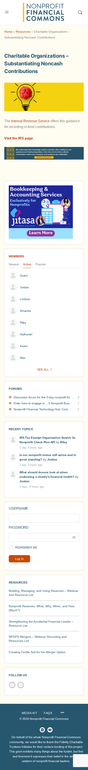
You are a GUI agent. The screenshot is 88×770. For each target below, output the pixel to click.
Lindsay (25, 299)
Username (18, 508)
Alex (22, 357)
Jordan (24, 287)
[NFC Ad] (41, 212)
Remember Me (26, 547)
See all (43, 369)
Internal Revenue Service (30, 121)
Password (18, 527)
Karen (24, 346)
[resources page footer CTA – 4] (44, 156)
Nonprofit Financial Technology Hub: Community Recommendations (43, 409)
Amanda (25, 310)
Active (27, 264)
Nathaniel (26, 334)
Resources (23, 31)
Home (8, 31)
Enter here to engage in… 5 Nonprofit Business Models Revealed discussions (43, 403)
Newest (14, 264)
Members (16, 256)
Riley (23, 322)
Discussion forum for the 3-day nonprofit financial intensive (43, 397)
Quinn (24, 275)
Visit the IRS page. (19, 138)
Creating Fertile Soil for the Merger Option (37, 652)
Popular (40, 264)
